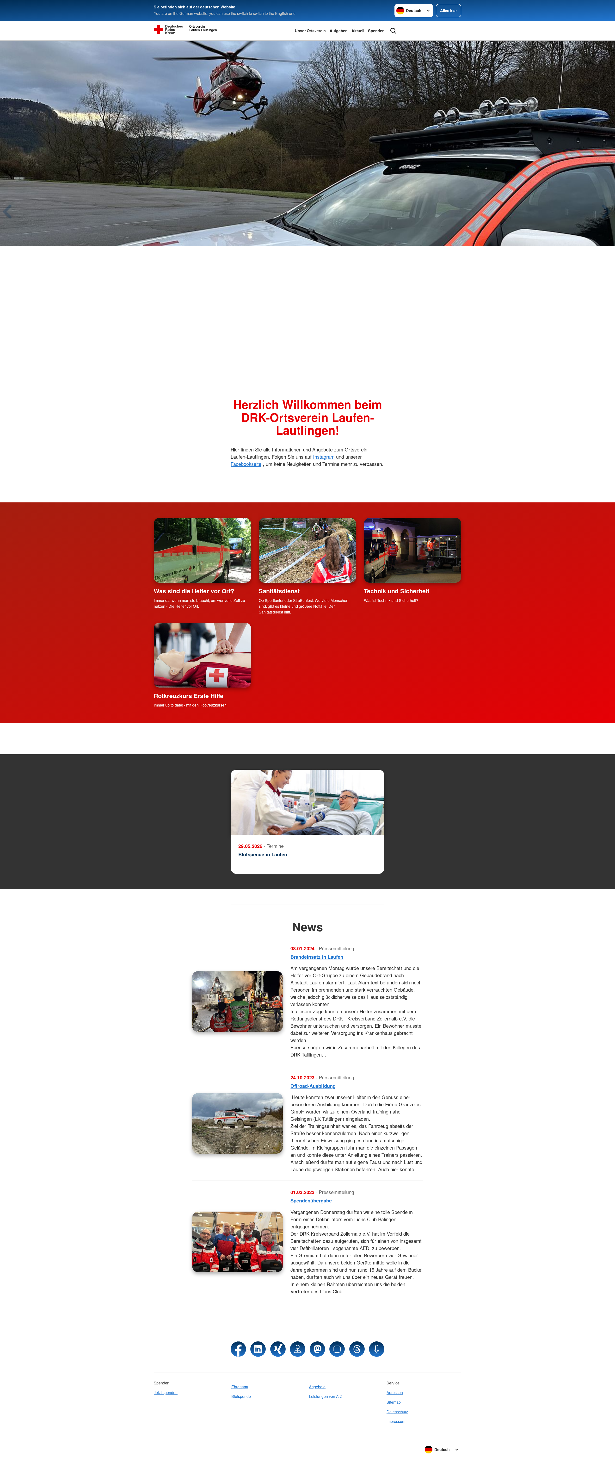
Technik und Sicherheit (396, 591)
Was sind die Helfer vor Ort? (194, 591)
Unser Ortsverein (310, 30)
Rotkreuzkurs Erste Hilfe (188, 695)
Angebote (317, 1386)
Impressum (396, 1421)
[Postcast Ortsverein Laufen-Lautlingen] (376, 1349)
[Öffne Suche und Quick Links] (393, 31)
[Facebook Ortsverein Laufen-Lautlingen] (238, 1349)
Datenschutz (397, 1411)
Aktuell (357, 30)
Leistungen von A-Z (325, 1396)
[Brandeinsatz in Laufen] (237, 1001)
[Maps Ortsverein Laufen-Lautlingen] (297, 1349)
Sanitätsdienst (279, 591)
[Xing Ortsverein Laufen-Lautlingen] (278, 1349)
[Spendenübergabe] (237, 1242)
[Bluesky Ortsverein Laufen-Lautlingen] (337, 1349)
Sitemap (394, 1402)
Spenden (376, 30)
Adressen (395, 1392)
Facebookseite (246, 463)
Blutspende (241, 1396)
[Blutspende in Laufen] (307, 802)
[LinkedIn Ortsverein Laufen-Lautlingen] (258, 1349)
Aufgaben (339, 30)
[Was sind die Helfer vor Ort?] (202, 550)
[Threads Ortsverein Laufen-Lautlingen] (357, 1349)
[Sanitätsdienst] (307, 550)
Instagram (324, 456)
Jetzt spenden (166, 1392)
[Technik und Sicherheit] (412, 550)
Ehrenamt (239, 1386)
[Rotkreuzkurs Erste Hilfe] (202, 655)
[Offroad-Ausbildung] (237, 1123)
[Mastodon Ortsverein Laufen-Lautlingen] (317, 1349)
